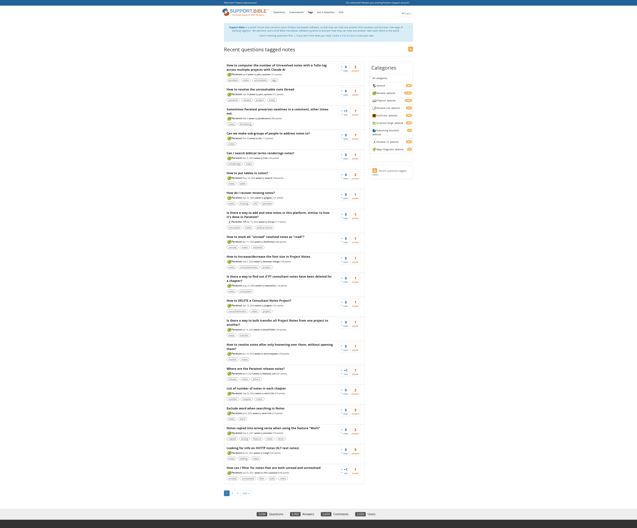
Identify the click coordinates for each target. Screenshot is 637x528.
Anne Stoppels (271, 353)
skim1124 (269, 393)
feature (257, 438)
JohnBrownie (264, 118)
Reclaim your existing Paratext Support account (385, 2)
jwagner (268, 305)
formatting (245, 124)
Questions (279, 12)
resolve (247, 100)
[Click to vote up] (341, 66)
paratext (233, 80)
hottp (231, 458)
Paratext (236, 74)
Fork (265, 158)
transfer (244, 335)
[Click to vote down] (341, 70)
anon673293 (269, 329)
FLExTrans (382, 115)
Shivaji (271, 221)
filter (261, 478)
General (380, 85)
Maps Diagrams (385, 149)
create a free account (344, 35)
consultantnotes (249, 267)
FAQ (341, 12)
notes (246, 80)
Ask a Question (325, 12)
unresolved (260, 80)
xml (255, 203)
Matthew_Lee (269, 373)
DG (259, 138)
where (256, 379)
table (242, 183)
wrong (244, 438)
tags (274, 80)
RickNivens (269, 241)
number (232, 399)
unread (232, 247)
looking (244, 458)
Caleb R (268, 178)
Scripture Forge (384, 123)
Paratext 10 (238, 221)
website (391, 93)
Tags (310, 12)
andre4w (267, 433)
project (260, 100)
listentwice (269, 285)
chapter (247, 399)
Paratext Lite (383, 108)
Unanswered (296, 12)
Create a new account (245, 2)
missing (244, 203)
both (272, 478)
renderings (234, 163)
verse (281, 438)
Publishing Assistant (387, 130)
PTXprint (381, 100)
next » (246, 493)
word (242, 418)
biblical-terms (264, 227)
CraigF (266, 453)
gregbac (268, 197)
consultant (234, 227)
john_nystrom (263, 74)
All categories (379, 78)
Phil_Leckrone (270, 472)
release (232, 379)
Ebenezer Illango (271, 261)
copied (232, 438)
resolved (257, 247)
